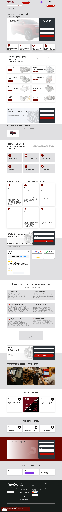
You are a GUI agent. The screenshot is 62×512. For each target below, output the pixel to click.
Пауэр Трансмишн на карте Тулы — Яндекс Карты (19, 274)
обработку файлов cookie (16, 507)
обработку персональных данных (49, 38)
